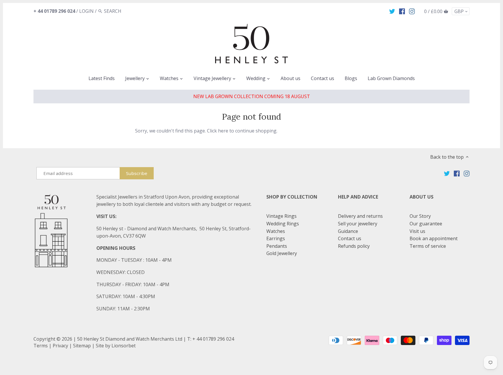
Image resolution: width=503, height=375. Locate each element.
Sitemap (82, 345)
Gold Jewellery (281, 253)
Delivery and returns (360, 216)
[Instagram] (412, 10)
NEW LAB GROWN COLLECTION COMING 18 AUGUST (251, 96)
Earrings (275, 238)
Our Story (420, 216)
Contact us (349, 238)
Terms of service (428, 246)
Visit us (417, 231)
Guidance (348, 231)
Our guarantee (426, 223)
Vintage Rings (281, 216)
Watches (275, 231)
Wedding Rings (282, 223)
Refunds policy (354, 246)
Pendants (276, 246)
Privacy (60, 345)
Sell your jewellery (357, 223)
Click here (217, 131)
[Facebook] (402, 10)
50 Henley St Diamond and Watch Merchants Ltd (129, 339)
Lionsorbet (123, 345)
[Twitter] (392, 10)
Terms (40, 345)
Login (86, 11)
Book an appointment (434, 238)
